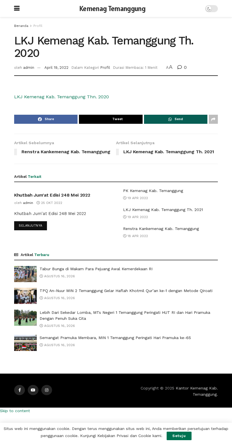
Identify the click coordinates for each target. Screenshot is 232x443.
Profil (37, 26)
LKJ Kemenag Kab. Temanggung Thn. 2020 (61, 96)
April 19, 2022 (56, 67)
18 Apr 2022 (137, 236)
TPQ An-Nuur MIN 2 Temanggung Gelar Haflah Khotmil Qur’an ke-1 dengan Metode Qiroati (126, 290)
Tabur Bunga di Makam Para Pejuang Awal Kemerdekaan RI (96, 269)
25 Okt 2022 (51, 203)
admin (28, 67)
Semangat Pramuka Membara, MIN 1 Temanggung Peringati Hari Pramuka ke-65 (115, 337)
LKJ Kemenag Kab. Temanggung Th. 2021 (163, 209)
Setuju (179, 436)
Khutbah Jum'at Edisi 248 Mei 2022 (52, 195)
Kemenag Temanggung (112, 8)
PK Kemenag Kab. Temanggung (153, 190)
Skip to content (15, 410)
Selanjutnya (30, 225)
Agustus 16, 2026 (59, 276)
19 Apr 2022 (137, 198)
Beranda (21, 26)
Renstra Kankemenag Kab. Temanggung (161, 228)
